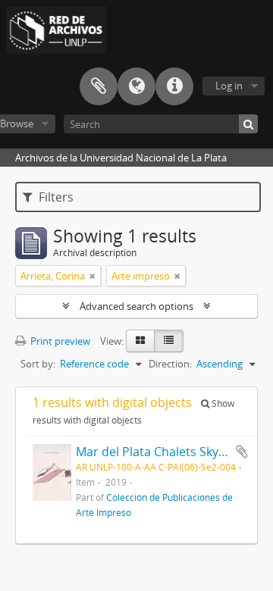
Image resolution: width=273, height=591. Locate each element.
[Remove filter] (92, 275)
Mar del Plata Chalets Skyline (157, 451)
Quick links (174, 86)
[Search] (248, 123)
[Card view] (140, 341)
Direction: (170, 364)
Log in (229, 85)
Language (136, 86)
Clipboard (99, 86)
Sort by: (37, 364)
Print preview (59, 341)
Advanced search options (136, 306)
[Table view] (169, 341)
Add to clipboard (241, 451)
